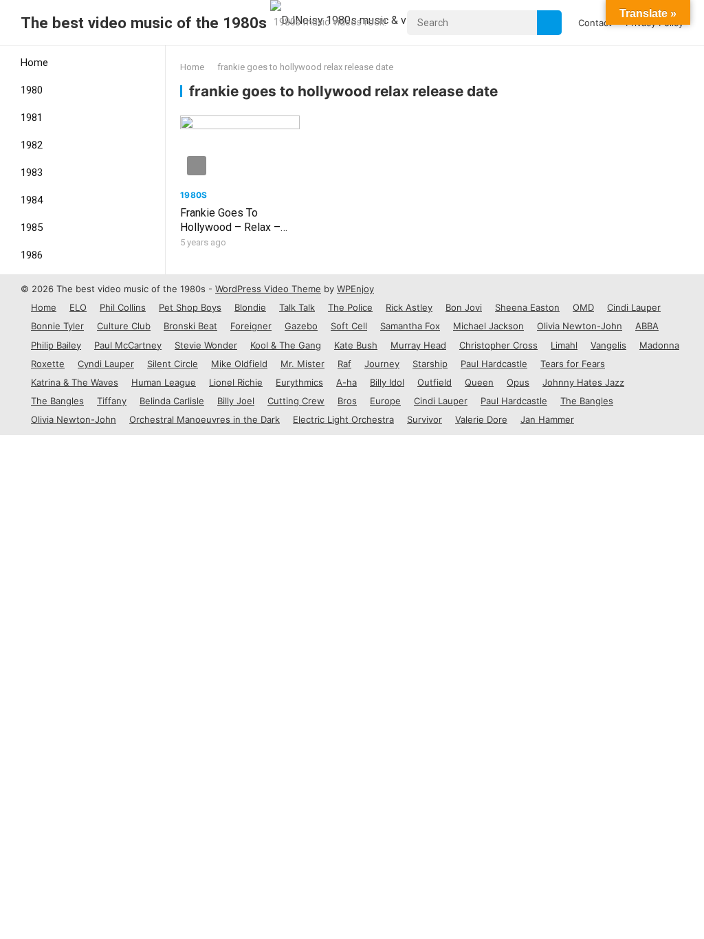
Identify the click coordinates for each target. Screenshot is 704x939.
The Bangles (57, 400)
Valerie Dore (481, 419)
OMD (583, 307)
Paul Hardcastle (494, 363)
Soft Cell (349, 325)
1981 (32, 117)
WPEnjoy (355, 288)
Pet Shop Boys (190, 307)
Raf (344, 363)
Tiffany (111, 400)
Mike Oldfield (239, 363)
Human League (163, 382)
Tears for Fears (572, 363)
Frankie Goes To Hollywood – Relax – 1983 (230, 227)
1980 (32, 90)
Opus (518, 382)
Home (34, 62)
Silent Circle (172, 363)
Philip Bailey (56, 345)
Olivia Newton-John (579, 325)
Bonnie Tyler (57, 325)
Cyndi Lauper (106, 363)
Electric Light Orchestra (343, 419)
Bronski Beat (190, 325)
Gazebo (301, 325)
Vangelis (608, 345)
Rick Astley (409, 307)
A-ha (346, 382)
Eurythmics (299, 382)
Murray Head (418, 345)
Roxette (48, 363)
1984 (32, 200)
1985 (32, 227)
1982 (32, 145)
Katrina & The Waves (74, 382)
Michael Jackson (488, 325)
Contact (595, 22)
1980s (194, 195)
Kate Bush (355, 345)
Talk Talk (297, 307)
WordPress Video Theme (268, 288)
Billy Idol (387, 382)
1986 (32, 255)
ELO (78, 307)
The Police (350, 307)
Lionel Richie (236, 382)
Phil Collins (123, 307)
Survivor (424, 419)
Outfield (434, 382)
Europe (385, 400)
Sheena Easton (527, 307)
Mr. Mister (302, 363)
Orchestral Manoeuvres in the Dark (204, 419)
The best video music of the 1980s (144, 23)
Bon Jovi (464, 307)
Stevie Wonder (206, 345)
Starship (430, 363)
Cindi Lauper (634, 307)
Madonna (659, 345)
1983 (32, 172)
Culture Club (124, 325)
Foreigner (251, 325)
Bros (347, 400)
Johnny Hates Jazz (583, 382)
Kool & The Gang (285, 345)
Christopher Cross (498, 345)
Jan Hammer (547, 419)
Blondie (250, 307)
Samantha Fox (410, 325)
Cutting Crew (295, 400)
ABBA (647, 325)
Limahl (564, 345)
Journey (381, 363)
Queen (479, 382)
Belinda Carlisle (172, 400)
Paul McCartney (128, 345)
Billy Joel (235, 400)
